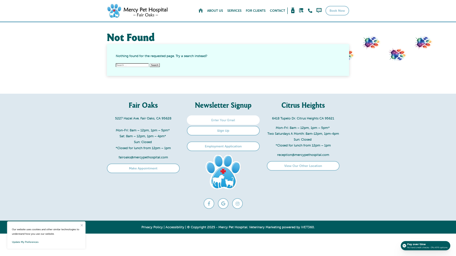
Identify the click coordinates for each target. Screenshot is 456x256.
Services (234, 10)
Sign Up (223, 130)
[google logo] (223, 203)
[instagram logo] (237, 203)
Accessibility (174, 227)
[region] (46, 235)
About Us (215, 10)
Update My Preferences (25, 242)
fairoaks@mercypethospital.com (143, 157)
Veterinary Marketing (265, 227)
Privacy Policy (152, 227)
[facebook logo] (209, 203)
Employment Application (223, 146)
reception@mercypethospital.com (303, 155)
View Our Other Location (303, 166)
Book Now (337, 11)
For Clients (256, 10)
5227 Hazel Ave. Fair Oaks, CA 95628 (143, 118)
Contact (277, 10)
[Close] (82, 224)
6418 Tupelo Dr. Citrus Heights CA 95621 (303, 118)
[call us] (310, 11)
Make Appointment (143, 168)
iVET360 (307, 227)
